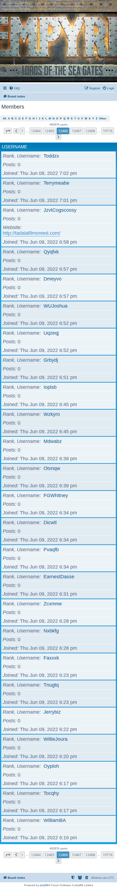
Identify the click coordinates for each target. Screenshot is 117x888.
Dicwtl (50, 522)
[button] (8, 131)
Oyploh (51, 766)
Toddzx (51, 156)
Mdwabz (53, 441)
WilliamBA (55, 820)
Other (102, 118)
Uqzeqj (51, 333)
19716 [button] (107, 130)
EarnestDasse (59, 576)
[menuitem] (14, 88)
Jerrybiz (52, 712)
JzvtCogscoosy (60, 210)
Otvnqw (52, 468)
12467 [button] (76, 130)
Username (14, 147)
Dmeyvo (52, 279)
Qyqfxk (51, 251)
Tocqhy (51, 793)
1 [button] (22, 130)
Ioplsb (50, 387)
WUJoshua (55, 306)
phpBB (44, 885)
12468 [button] (90, 130)
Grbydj (51, 360)
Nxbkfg (51, 631)
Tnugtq (51, 685)
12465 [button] (49, 130)
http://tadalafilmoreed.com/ (31, 233)
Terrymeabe (56, 183)
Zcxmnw (53, 603)
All (4, 118)
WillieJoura (55, 739)
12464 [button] (36, 130)
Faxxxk (51, 658)
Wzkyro (52, 414)
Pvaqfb (51, 549)
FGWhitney (56, 495)
